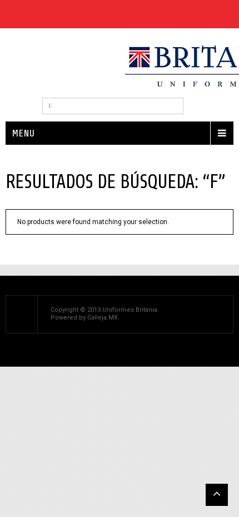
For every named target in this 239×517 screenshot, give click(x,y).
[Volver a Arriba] (217, 495)
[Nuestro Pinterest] (45, 14)
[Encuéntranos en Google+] (64, 14)
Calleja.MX (102, 317)
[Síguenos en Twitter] (26, 14)
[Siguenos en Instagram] (84, 14)
